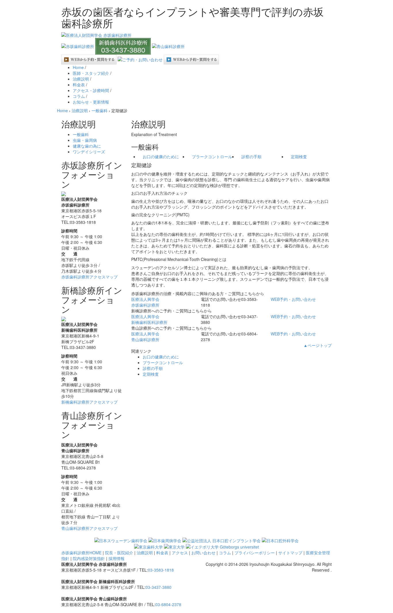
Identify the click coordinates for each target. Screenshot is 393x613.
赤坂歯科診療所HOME (81, 552)
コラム (79, 96)
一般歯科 (81, 134)
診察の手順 (251, 156)
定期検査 (299, 156)
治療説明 (81, 79)
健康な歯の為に (87, 146)
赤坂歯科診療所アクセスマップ (89, 277)
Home (78, 67)
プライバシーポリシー (254, 552)
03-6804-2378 (168, 604)
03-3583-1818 (161, 570)
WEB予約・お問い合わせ (293, 299)
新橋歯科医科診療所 (149, 319)
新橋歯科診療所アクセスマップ (89, 402)
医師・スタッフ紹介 (91, 73)
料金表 (79, 84)
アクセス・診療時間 (91, 90)
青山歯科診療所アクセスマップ (89, 528)
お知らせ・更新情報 (91, 102)
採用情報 (116, 558)
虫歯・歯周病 (85, 140)
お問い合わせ (203, 552)
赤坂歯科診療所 (145, 302)
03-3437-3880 (158, 587)
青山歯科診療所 (145, 336)
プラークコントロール (212, 156)
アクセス (180, 552)
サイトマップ (290, 552)
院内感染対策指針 (89, 558)
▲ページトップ (318, 345)
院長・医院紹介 (119, 552)
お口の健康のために (161, 156)
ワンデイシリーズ (89, 151)
